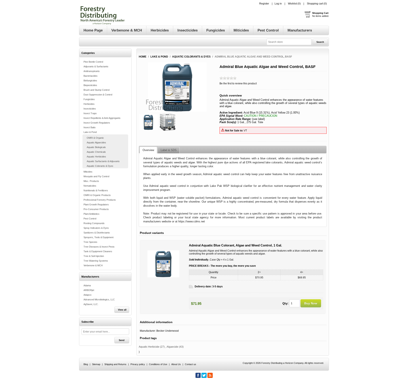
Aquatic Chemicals (96, 152)
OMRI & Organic (95, 138)
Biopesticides (90, 85)
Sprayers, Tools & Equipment (98, 237)
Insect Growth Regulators (97, 122)
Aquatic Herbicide (149, 346)
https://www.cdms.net (191, 221)
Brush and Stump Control (96, 90)
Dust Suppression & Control (98, 94)
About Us (176, 364)
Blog (86, 364)
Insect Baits (90, 127)
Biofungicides (90, 80)
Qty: (285, 303)
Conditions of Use (158, 364)
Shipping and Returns (115, 364)
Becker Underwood (167, 330)
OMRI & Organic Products (97, 195)
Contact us (190, 364)
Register (264, 3)
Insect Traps (90, 113)
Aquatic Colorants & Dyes (100, 166)
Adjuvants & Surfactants (96, 66)
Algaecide (172, 346)
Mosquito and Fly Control (96, 176)
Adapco (87, 295)
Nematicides (90, 185)
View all (122, 309)
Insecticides (90, 108)
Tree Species (90, 242)
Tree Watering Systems (96, 260)
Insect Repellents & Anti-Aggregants (102, 118)
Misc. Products (91, 181)
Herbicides (89, 104)
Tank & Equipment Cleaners (98, 251)
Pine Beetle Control (93, 61)
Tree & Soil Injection (94, 256)
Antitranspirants (92, 71)
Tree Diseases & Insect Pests (99, 246)
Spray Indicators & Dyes (96, 228)
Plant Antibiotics (91, 214)
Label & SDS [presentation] (169, 150)
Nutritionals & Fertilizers (96, 190)
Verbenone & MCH (93, 265)
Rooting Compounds (94, 223)
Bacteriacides (91, 76)
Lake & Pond (90, 132)
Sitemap (96, 364)
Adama (87, 285)
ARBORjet (89, 290)
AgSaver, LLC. (91, 304)
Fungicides (89, 99)
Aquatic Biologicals (96, 147)
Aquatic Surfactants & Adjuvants (103, 161)
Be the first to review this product (238, 83)
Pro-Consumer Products (96, 209)
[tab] (148, 150)
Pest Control (90, 218)
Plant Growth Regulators (96, 204)
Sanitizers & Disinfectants (97, 232)
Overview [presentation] (148, 150)
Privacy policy (137, 364)
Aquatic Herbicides (96, 156)
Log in (278, 3)
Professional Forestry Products (100, 200)
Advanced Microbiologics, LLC (99, 299)
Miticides (88, 171)
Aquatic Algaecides (96, 142)
